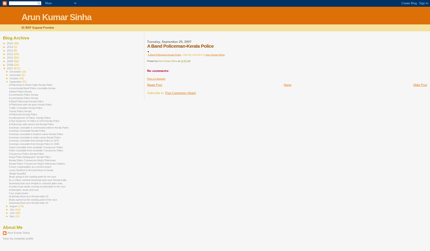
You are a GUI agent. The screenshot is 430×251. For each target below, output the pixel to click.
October (14, 78)
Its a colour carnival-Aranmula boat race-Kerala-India (37, 180)
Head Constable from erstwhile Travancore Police (36, 147)
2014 (10, 46)
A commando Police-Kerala (23, 94)
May (12, 216)
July (12, 209)
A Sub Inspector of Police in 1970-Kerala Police (34, 121)
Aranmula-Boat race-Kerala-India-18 (28, 203)
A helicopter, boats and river (24, 190)
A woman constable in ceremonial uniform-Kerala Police (39, 127)
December (16, 71)
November (16, 75)
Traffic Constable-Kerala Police (26, 108)
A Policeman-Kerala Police (23, 114)
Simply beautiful (17, 173)
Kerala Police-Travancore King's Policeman (32, 160)
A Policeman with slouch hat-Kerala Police (31, 124)
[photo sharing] (148, 51)
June (13, 213)
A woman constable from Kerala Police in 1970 (34, 140)
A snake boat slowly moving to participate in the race (37, 186)
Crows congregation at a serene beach (30, 166)
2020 (10, 43)
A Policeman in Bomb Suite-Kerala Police (31, 85)
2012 (10, 54)
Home (287, 85)
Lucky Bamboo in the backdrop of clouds (31, 170)
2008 (10, 64)
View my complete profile (18, 238)
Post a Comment (156, 78)
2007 (10, 68)
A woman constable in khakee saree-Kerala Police (36, 134)
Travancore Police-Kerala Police (26, 153)
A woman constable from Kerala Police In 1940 (34, 144)
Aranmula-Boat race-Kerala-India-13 (28, 196)
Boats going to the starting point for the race (32, 176)
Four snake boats (18, 193)
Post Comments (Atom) (180, 93)
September (16, 81)
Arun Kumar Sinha (56, 17)
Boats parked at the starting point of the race (33, 199)
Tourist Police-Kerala (20, 111)
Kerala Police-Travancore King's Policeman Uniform (37, 163)
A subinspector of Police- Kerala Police (30, 117)
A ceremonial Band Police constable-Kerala (32, 88)
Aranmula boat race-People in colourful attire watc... (37, 183)
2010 (10, 57)
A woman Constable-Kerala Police (27, 130)
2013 (10, 50)
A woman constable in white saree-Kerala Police (35, 137)
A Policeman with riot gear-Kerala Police (30, 104)
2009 (10, 61)
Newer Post (154, 85)
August (14, 206)
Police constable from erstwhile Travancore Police (36, 150)
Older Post (420, 85)
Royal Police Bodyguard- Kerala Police (30, 157)
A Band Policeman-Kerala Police (164, 55)
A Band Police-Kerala (20, 91)
